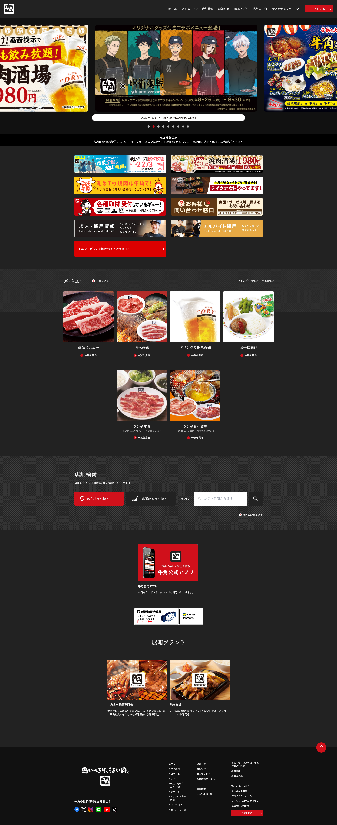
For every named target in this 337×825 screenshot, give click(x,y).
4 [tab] (164, 126)
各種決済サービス (206, 778)
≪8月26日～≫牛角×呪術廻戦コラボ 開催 (168, 117)
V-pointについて (240, 786)
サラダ (174, 778)
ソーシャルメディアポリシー (246, 801)
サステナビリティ (283, 9)
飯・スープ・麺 (178, 809)
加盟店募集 (237, 775)
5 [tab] (168, 126)
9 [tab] (188, 126)
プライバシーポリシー (242, 796)
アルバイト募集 (239, 791)
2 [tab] (154, 126)
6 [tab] (173, 126)
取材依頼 (235, 770)
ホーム (172, 9)
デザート (175, 791)
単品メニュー (177, 773)
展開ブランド (203, 773)
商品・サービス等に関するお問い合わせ (245, 765)
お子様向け (176, 804)
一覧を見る (102, 280)
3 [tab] (159, 126)
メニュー (187, 9)
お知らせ (223, 9)
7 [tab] (178, 126)
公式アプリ (241, 9)
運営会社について (240, 806)
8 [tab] (183, 126)
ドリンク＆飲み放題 (178, 798)
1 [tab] (149, 126)
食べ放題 (175, 769)
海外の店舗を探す (253, 514)
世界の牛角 (260, 9)
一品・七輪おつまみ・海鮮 (178, 785)
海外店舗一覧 (205, 794)
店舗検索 (207, 9)
